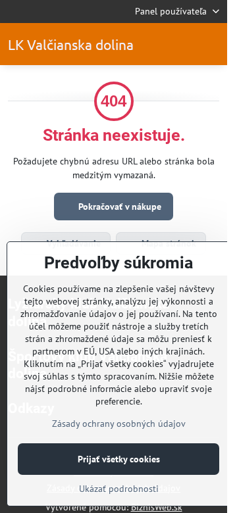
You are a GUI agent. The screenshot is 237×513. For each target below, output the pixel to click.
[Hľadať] (180, 44)
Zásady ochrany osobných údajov (119, 423)
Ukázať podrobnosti (119, 489)
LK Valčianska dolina (71, 44)
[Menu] (211, 44)
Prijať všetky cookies (119, 459)
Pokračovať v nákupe (118, 206)
